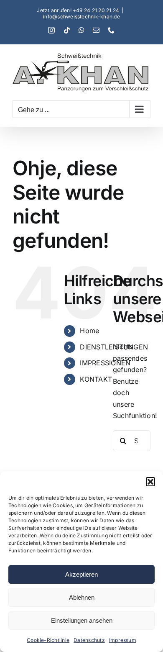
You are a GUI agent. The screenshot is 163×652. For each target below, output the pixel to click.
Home (89, 330)
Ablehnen (81, 597)
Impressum (122, 640)
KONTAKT (96, 379)
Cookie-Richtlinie (48, 640)
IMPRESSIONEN (105, 363)
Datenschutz (89, 640)
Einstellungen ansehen (81, 620)
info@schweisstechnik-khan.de (81, 16)
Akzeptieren (81, 574)
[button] (150, 481)
